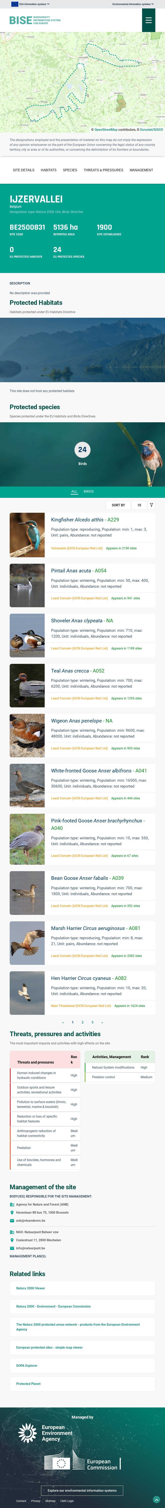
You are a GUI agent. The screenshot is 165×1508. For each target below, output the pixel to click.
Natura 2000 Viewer (30, 1288)
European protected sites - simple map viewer (49, 1347)
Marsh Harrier (95, 928)
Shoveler (82, 621)
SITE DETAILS (23, 170)
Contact (21, 1501)
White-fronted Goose (99, 771)
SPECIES (70, 170)
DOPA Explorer (26, 1366)
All (74, 491)
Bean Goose (87, 878)
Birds (89, 491)
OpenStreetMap (106, 130)
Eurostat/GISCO (151, 130)
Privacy (35, 1501)
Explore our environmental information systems (82, 1490)
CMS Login (67, 1501)
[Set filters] (151, 505)
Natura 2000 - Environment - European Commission (53, 1306)
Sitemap (50, 1501)
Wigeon (81, 721)
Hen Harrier (89, 978)
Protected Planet (28, 1384)
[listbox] (30, 4)
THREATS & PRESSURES (103, 170)
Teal (77, 671)
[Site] (57, 20)
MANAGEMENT (141, 170)
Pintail (78, 571)
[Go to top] (156, 1499)
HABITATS (49, 170)
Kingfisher (85, 520)
